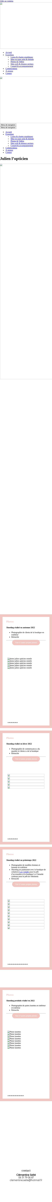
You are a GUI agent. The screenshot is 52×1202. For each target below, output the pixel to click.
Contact (9, 73)
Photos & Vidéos (17, 62)
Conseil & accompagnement (22, 66)
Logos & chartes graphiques (22, 57)
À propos (9, 71)
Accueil (9, 52)
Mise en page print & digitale (22, 59)
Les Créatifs (24, 872)
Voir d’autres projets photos (26, 642)
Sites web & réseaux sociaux (22, 64)
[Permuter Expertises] (44, 134)
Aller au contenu (6, 1)
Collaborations (11, 69)
